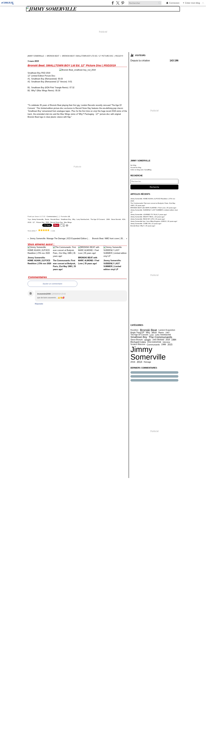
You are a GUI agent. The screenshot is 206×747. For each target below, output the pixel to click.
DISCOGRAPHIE (154, 342)
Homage (147, 362)
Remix (161, 333)
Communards (153, 344)
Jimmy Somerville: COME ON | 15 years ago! (145, 223)
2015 (170, 344)
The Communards (160, 337)
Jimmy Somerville (148, 353)
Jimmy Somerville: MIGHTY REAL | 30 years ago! (147, 217)
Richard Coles (138, 342)
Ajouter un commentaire (52, 284)
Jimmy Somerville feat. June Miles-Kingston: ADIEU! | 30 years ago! (153, 221)
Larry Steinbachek (163, 335)
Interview (166, 342)
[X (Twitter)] (118, 3)
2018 (168, 340)
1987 (167, 333)
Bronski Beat (53, 56)
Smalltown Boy (138, 337)
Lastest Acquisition (166, 330)
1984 (173, 340)
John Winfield (158, 340)
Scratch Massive (137, 344)
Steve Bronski (136, 340)
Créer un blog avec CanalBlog (140, 170)
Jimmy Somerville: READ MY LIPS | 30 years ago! (147, 219)
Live (152, 335)
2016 (132, 362)
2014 (139, 362)
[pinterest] (123, 3)
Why (148, 333)
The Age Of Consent (139, 335)
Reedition (134, 330)
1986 (163, 344)
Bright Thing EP (137, 333)
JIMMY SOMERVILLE (36, 56)
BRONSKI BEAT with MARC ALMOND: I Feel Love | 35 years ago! (153, 208)
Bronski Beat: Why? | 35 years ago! (142, 226)
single (147, 340)
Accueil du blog (135, 167)
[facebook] (113, 3)
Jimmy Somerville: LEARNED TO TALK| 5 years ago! (148, 214)
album (154, 333)
